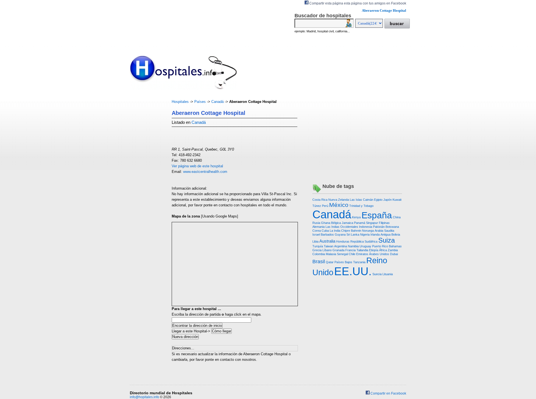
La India (335, 230)
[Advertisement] (146, 182)
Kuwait (397, 199)
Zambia (393, 250)
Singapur (372, 222)
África (383, 250)
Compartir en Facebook (388, 393)
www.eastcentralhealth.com (205, 172)
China (397, 217)
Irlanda (375, 234)
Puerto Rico (380, 246)
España (377, 215)
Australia (327, 241)
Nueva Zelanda (338, 199)
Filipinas (384, 222)
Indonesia (365, 226)
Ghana (325, 222)
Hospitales (180, 102)
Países (200, 102)
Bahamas (395, 246)
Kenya (356, 217)
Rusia (316, 222)
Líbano (327, 250)
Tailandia (362, 250)
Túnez (316, 205)
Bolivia (395, 234)
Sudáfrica (371, 241)
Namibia (353, 246)
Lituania (387, 274)
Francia (350, 250)
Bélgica (336, 222)
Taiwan (328, 246)
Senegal (342, 254)
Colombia (318, 254)
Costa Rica (319, 199)
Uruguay (365, 246)
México (338, 205)
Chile (352, 254)
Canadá (217, 102)
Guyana (340, 234)
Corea (316, 230)
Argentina (340, 246)
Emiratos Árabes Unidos (372, 254)
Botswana (392, 226)
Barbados (327, 234)
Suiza (386, 240)
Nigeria (365, 234)
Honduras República (350, 241)
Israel (316, 234)
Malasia (331, 254)
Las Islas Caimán (361, 199)
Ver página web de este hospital (197, 166)
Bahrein (356, 230)
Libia (315, 241)
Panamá (359, 222)
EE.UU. (353, 271)
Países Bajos (343, 262)
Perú (325, 205)
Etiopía (373, 250)
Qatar (330, 262)
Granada (338, 250)
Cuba (325, 230)
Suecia (377, 274)
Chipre (345, 230)
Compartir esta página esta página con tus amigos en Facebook (357, 3)
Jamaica (347, 222)
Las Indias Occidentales (342, 226)
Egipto (378, 199)
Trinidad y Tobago (361, 205)
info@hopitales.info (144, 397)
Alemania (318, 226)
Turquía (317, 246)
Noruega (368, 230)
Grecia (317, 250)
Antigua (386, 234)
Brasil (318, 261)
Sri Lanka (352, 234)
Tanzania (359, 262)
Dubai (394, 254)
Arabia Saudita (384, 230)
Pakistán (379, 226)
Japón (387, 199)
